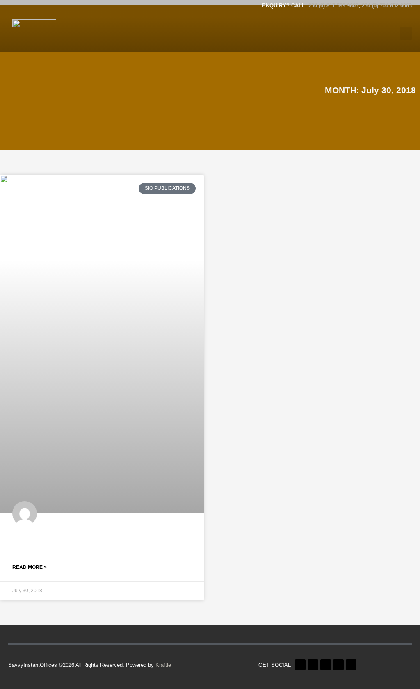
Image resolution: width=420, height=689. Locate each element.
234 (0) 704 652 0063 (387, 5)
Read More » (29, 567)
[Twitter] (30, 6)
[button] (406, 33)
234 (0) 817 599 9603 (333, 5)
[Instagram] (68, 6)
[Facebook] (17, 6)
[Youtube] (43, 6)
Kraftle (163, 665)
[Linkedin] (55, 6)
